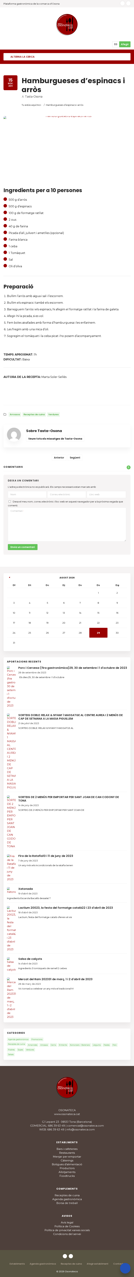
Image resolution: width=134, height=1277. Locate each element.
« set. (9, 577)
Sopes (20, 1049)
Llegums (97, 1045)
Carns (53, 1045)
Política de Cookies (67, 1226)
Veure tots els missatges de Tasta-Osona (55, 438)
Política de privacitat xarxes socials (67, 1230)
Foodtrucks (67, 1176)
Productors (67, 1168)
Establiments (17, 1263)
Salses (11, 1054)
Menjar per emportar (67, 1156)
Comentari (17, 510)
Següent (75, 457)
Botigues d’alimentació (67, 1164)
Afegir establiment (97, 1263)
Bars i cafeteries (67, 1149)
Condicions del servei (67, 1234)
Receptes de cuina (34, 414)
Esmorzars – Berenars (80, 1045)
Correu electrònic (60, 494)
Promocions (36, 1039)
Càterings (67, 1160)
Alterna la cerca (22, 56)
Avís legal (67, 1222)
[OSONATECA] (67, 24)
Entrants (63, 1045)
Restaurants (67, 1152)
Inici (39, 104)
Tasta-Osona (33, 96)
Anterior (59, 457)
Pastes (107, 1045)
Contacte (119, 1263)
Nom (13, 494)
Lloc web (94, 494)
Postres (11, 1049)
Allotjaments (67, 1172)
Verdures (53, 414)
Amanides (32, 1045)
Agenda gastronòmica (18, 1039)
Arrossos (15, 414)
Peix (115, 1045)
